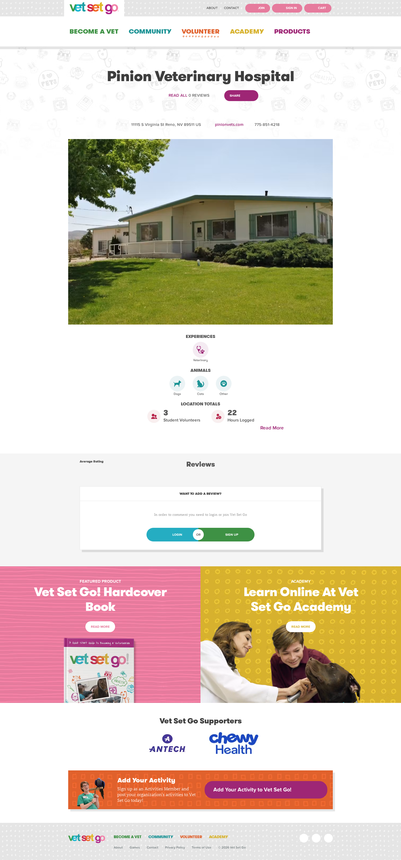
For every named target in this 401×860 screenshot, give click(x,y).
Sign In (291, 8)
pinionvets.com (229, 124)
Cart (321, 8)
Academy (247, 31)
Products (292, 31)
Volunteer (201, 31)
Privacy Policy (175, 847)
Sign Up (231, 535)
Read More (273, 428)
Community (150, 31)
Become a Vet (94, 31)
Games (135, 847)
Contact (231, 8)
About (212, 8)
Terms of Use (201, 847)
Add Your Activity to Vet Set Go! (252, 790)
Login (177, 535)
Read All (178, 95)
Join (261, 8)
